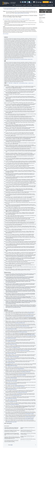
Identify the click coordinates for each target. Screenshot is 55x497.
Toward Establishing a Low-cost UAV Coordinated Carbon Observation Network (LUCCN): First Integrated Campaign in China (11, 434)
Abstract (40, 19)
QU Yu (4, 19)
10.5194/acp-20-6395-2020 (26, 371)
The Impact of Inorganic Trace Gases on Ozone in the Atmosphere (27, 436)
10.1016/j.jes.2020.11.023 (11, 362)
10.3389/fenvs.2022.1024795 (11, 338)
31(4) (21, 8)
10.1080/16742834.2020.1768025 (12, 365)
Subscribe (49, 5)
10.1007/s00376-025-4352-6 (11, 282)
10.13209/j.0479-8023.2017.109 (30, 416)
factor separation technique (23, 59)
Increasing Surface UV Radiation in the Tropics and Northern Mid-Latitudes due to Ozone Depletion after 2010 (12, 431)
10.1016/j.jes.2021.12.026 (13, 344)
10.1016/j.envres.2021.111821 (11, 353)
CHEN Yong (15, 19)
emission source (30, 59)
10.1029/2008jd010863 (19, 190)
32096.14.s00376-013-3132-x (10, 9)
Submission (45, 2)
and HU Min (27, 19)
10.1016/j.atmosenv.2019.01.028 (22, 392)
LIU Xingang (22, 19)
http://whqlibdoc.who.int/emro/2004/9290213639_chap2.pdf (15, 240)
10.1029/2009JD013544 (26, 138)
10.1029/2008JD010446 (26, 105)
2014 (18, 8)
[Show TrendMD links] (35, 444)
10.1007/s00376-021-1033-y (16, 307)
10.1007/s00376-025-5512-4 (21, 275)
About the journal (19, 5)
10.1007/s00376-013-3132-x (31, 8)
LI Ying (19, 19)
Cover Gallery (29, 5)
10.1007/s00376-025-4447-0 (26, 288)
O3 (8, 59)
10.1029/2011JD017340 (30, 154)
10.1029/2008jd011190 (19, 259)
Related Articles (41, 22)
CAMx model (11, 59)
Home (14, 5)
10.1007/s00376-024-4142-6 (21, 285)
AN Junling (7, 19)
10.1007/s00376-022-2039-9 (11, 303)
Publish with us (43, 5)
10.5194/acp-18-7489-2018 (14, 404)
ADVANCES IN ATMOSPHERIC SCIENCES (10, 8)
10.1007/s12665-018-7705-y (12, 401)
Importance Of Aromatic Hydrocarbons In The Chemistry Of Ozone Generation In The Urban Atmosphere (27, 431)
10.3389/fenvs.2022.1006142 (11, 341)
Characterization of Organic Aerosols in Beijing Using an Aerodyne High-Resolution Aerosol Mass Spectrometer (11, 428)
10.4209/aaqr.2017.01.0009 (29, 413)
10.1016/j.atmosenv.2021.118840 (24, 350)
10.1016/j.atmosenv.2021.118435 (14, 356)
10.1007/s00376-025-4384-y (25, 278)
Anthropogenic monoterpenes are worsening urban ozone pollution (27, 428)
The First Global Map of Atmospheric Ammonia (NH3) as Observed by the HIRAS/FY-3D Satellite (11, 441)
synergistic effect (16, 59)
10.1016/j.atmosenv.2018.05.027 (12, 398)
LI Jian (12, 19)
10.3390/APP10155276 (20, 368)
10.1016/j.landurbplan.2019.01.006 (19, 386)
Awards (24, 5)
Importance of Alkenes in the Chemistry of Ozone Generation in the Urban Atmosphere (28, 433)
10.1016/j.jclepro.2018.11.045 (16, 395)
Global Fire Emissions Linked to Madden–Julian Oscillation (21, 287)
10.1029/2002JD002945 (15, 211)
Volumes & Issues (36, 5)
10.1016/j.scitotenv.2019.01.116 (11, 389)
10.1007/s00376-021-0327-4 (11, 359)
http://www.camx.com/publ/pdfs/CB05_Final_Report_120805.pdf (21, 256)
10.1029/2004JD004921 (26, 128)
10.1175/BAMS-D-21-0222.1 (15, 347)
